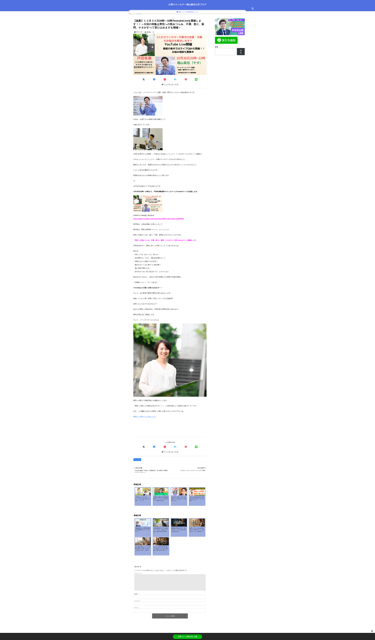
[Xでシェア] (143, 446)
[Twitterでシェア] (143, 79)
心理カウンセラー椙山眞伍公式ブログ (187, 4)
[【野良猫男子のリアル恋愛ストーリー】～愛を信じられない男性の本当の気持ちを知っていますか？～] (161, 524)
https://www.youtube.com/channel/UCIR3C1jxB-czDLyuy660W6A (158, 219)
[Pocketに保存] (186, 79)
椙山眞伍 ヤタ (150, 32)
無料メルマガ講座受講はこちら (188, 12)
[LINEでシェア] (196, 79)
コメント (137, 573)
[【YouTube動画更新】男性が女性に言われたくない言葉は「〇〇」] (197, 492)
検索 (216, 47)
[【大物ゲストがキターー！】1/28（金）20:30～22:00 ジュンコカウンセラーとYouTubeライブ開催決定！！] (143, 492)
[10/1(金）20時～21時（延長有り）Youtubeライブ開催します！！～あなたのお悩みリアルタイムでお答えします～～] (179, 491)
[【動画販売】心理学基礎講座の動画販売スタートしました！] (143, 523)
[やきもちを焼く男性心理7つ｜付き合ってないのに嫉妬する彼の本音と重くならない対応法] (161, 541)
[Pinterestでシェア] (165, 79)
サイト (136, 608)
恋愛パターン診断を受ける (186, 636)
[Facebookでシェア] (154, 79)
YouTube (137, 459)
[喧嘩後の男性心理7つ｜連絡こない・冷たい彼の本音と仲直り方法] (179, 523)
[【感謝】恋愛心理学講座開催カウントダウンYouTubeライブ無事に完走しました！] (161, 492)
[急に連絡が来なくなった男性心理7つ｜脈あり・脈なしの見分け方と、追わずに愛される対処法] (143, 541)
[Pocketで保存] (186, 446)
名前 (136, 594)
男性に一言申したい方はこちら (144, 416)
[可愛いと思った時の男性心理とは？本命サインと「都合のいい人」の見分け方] (197, 523)
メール (137, 601)
